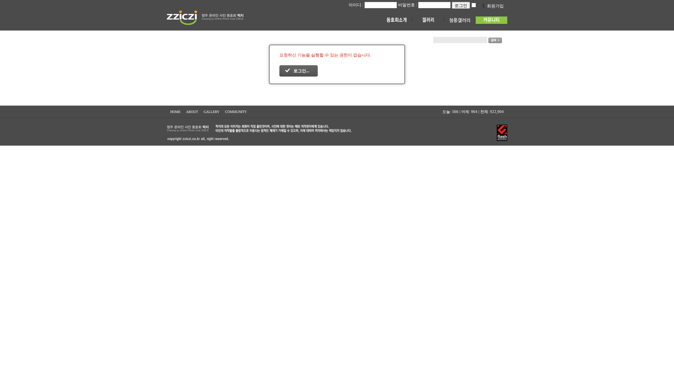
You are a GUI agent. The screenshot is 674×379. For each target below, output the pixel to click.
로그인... (301, 70)
